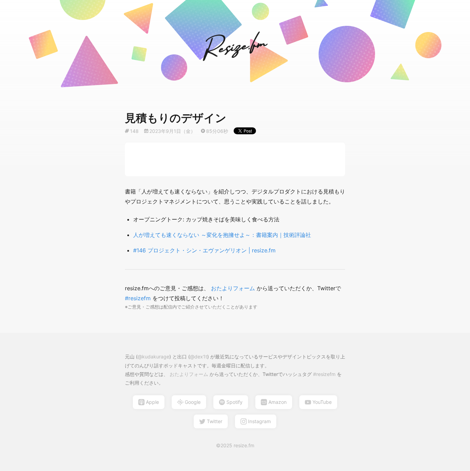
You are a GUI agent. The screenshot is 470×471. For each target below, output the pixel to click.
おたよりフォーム (233, 288)
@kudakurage (153, 356)
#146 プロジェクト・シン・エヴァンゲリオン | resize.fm (204, 250)
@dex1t (198, 356)
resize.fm (244, 445)
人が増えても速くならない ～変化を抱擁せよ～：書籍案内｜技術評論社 (222, 234)
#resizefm (138, 298)
